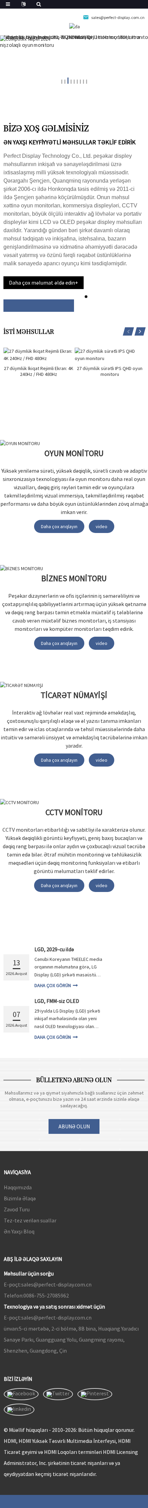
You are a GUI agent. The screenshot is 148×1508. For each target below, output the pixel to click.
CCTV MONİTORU (74, 812)
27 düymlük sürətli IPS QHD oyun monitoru (109, 371)
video (101, 526)
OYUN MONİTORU (74, 453)
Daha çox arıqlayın (59, 526)
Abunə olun (74, 1126)
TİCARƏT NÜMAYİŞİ (74, 695)
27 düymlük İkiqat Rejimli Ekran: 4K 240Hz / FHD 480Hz (38, 371)
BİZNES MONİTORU (74, 578)
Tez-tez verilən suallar (30, 1220)
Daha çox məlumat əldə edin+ (43, 282)
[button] (61, 80)
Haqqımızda (18, 1187)
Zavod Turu (17, 1209)
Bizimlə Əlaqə (20, 1198)
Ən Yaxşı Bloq (19, 1231)
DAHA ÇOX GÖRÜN (52, 985)
